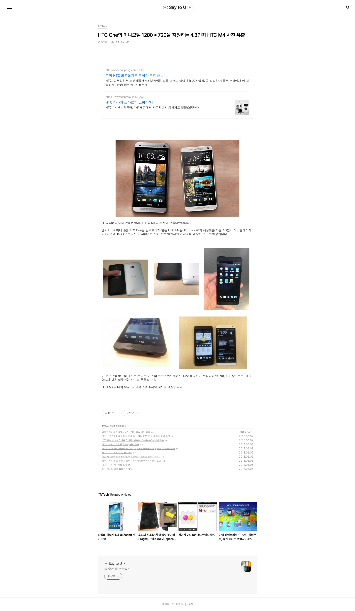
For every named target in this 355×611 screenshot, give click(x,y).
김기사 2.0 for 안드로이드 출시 (117, 452)
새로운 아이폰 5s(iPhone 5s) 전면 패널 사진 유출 (126, 432)
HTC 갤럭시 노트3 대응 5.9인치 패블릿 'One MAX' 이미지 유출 (133, 440)
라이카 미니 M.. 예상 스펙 (114, 464)
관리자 (190, 604)
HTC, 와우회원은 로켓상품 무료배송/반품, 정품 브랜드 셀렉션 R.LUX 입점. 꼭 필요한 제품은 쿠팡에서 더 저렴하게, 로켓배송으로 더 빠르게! (177, 83)
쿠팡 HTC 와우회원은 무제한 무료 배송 (135, 75)
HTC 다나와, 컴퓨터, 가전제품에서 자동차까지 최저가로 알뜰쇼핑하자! (153, 107)
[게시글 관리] (117, 413)
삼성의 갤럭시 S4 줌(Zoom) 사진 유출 (120, 444)
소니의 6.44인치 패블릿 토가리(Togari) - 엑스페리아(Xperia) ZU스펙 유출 (138, 448)
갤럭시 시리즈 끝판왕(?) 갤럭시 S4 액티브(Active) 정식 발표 (131, 460)
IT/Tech (105, 426)
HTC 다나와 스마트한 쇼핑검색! (129, 102)
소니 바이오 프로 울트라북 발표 (117, 468)
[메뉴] (9, 7)
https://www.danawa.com (121, 96)
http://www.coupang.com (121, 70)
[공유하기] (113, 413)
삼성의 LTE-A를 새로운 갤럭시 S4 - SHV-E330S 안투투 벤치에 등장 (136, 436)
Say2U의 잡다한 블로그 (116, 568)
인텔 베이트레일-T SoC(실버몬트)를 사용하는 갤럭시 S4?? (131, 456)
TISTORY (178, 604)
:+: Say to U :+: (178, 7)
